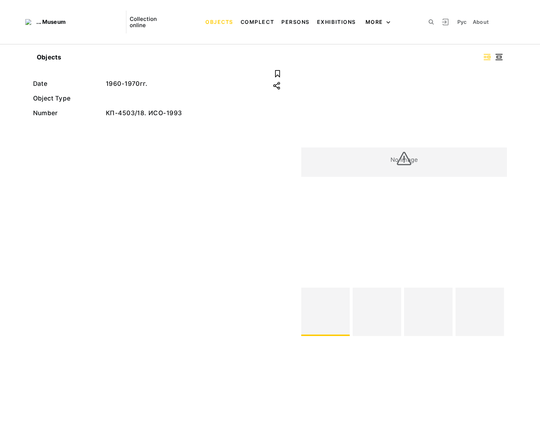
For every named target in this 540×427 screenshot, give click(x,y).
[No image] (325, 312)
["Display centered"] (499, 57)
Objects (219, 22)
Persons (295, 22)
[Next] (498, 312)
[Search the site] (431, 22)
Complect (257, 22)
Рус (462, 22)
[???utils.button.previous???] (310, 312)
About (481, 22)
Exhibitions (336, 22)
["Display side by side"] (487, 57)
